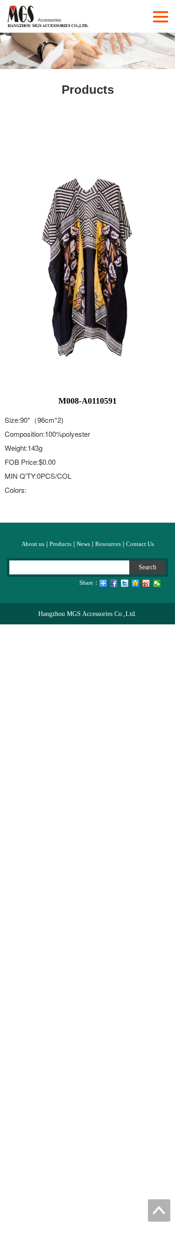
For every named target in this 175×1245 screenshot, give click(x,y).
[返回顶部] (159, 1210)
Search (147, 567)
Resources (108, 543)
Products (60, 543)
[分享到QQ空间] (136, 583)
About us (32, 543)
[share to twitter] (125, 583)
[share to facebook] (114, 583)
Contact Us (140, 543)
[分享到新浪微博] (146, 583)
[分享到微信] (157, 583)
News (83, 543)
